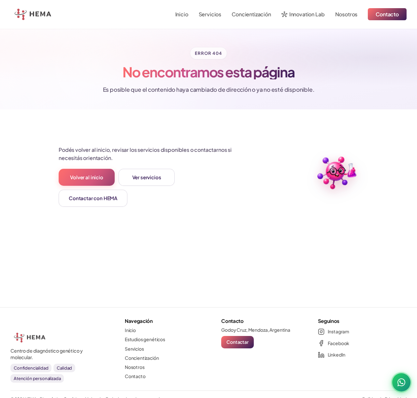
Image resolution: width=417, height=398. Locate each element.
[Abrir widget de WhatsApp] (401, 382)
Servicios (210, 14)
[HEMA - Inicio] (19, 14)
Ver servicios (146, 177)
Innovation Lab (303, 14)
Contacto (387, 14)
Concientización (251, 14)
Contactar (237, 342)
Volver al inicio (86, 177)
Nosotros (346, 14)
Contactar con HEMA (93, 198)
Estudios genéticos (145, 339)
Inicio (181, 14)
